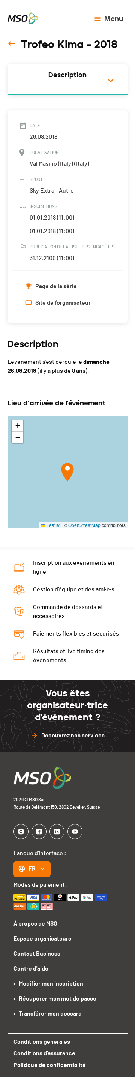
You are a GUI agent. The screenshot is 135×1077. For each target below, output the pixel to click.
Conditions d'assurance (44, 1053)
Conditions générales (42, 1042)
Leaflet (52, 525)
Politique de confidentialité (50, 1065)
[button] (67, 472)
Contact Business (37, 954)
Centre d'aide (31, 969)
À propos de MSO (35, 924)
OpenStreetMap (84, 525)
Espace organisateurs (42, 939)
